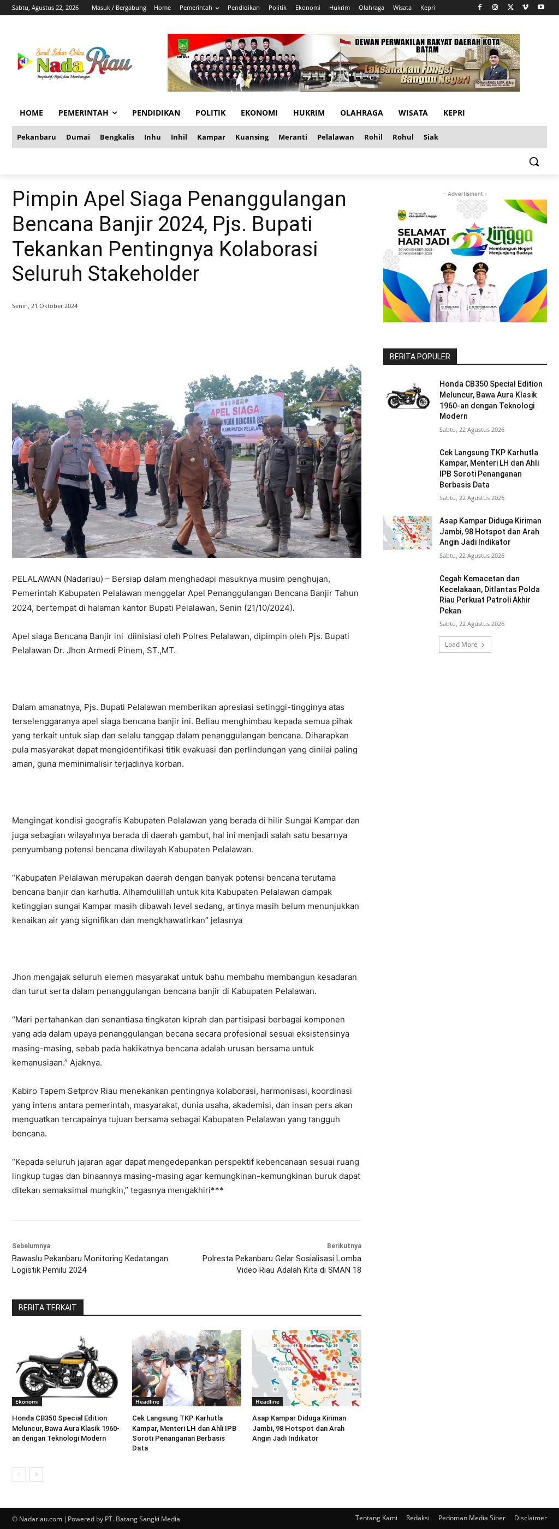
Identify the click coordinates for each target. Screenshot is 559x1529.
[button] (534, 161)
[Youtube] (540, 8)
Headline (147, 1401)
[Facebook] (480, 8)
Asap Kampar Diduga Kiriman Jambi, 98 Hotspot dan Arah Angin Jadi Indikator (299, 1428)
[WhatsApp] (169, 334)
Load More (461, 644)
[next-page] (36, 1474)
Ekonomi (27, 1401)
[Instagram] (495, 8)
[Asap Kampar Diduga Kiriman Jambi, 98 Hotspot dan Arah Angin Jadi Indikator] (306, 1368)
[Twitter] (510, 8)
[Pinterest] (144, 334)
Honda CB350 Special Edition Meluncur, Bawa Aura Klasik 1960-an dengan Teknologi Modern (66, 1428)
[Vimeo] (525, 8)
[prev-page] (19, 1474)
